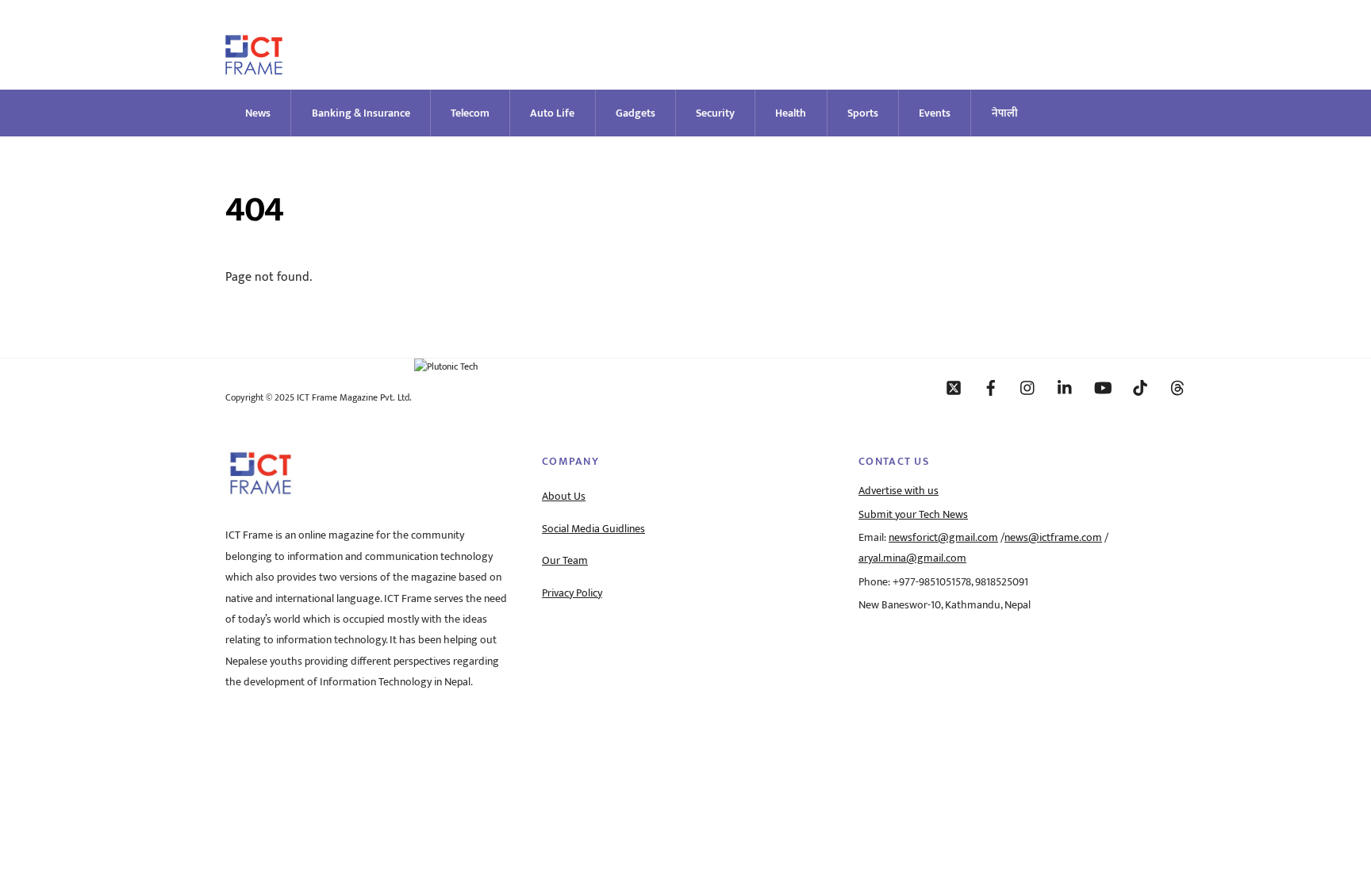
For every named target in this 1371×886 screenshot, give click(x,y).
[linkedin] (1065, 387)
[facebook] (991, 387)
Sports (862, 113)
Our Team (565, 560)
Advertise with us (898, 491)
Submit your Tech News (913, 514)
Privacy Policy (572, 593)
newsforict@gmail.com (943, 537)
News (258, 113)
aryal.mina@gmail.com (912, 558)
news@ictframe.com (1053, 537)
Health (790, 113)
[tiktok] (1140, 387)
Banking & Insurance (361, 113)
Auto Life (552, 113)
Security (715, 113)
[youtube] (1103, 387)
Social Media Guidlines (593, 529)
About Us (564, 496)
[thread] (1177, 387)
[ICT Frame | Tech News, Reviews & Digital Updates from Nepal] (253, 68)
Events (934, 113)
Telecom (470, 113)
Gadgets (635, 113)
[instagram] (1028, 387)
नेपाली (1005, 113)
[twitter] (954, 387)
